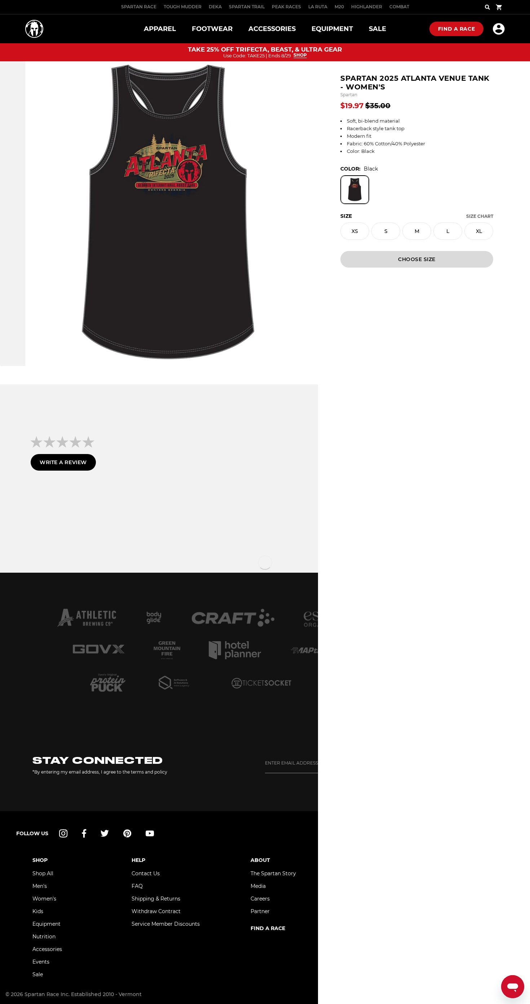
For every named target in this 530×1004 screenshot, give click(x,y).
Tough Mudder (183, 6)
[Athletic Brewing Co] (87, 618)
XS (355, 231)
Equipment (46, 924)
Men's (39, 886)
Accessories (47, 949)
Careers (260, 898)
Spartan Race (138, 6)
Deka (215, 6)
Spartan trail (247, 6)
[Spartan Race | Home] (34, 29)
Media (258, 886)
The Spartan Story (273, 873)
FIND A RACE (268, 928)
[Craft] (233, 618)
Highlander (366, 6)
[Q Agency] (174, 683)
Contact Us (146, 873)
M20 (339, 6)
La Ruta (317, 6)
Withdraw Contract (156, 911)
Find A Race (456, 29)
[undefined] (154, 618)
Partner (260, 911)
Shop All (42, 873)
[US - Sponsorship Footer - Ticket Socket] (261, 683)
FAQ (137, 886)
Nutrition (44, 936)
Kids (37, 911)
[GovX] (98, 650)
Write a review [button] (63, 462)
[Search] (487, 7)
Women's (44, 898)
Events (40, 962)
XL (479, 231)
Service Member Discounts (166, 924)
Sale (37, 974)
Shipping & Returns (156, 898)
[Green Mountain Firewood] (167, 650)
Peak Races (286, 6)
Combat (399, 6)
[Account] (499, 29)
